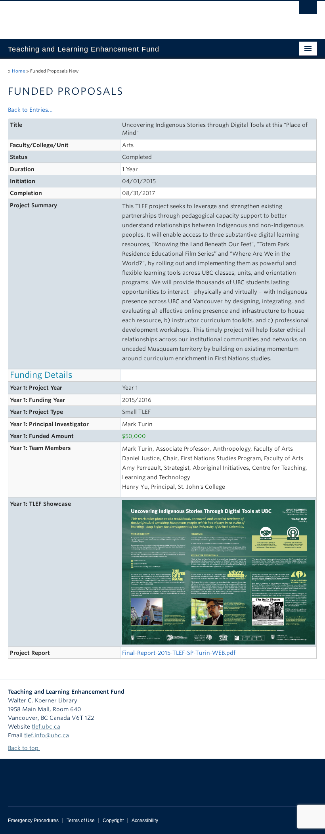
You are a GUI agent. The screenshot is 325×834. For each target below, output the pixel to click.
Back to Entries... (30, 110)
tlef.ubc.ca (46, 726)
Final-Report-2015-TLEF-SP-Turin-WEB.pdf (178, 653)
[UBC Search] (308, 10)
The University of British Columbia (139, 16)
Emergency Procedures (33, 820)
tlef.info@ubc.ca (46, 735)
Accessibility (145, 820)
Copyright (113, 820)
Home (18, 71)
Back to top (24, 748)
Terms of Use (81, 820)
